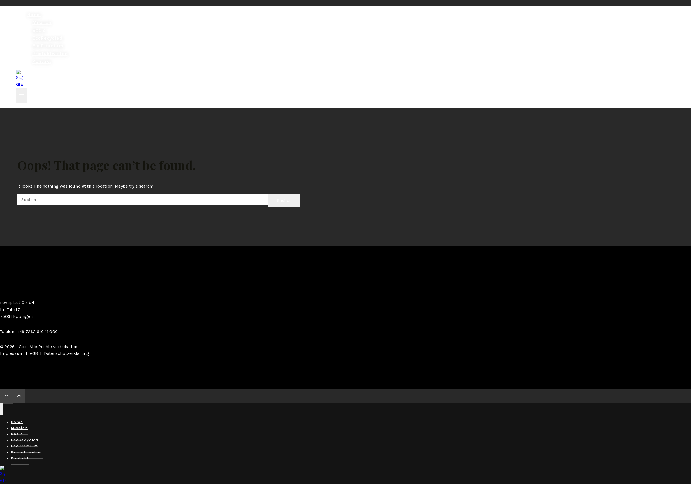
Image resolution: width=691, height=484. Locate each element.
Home (34, 15)
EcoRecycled (47, 38)
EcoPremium (47, 46)
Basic (39, 30)
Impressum (12, 353)
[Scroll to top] (6, 396)
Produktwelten (50, 53)
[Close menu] (1, 409)
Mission (42, 22)
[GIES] (19, 84)
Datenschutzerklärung (66, 353)
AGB (34, 353)
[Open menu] (21, 95)
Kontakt (41, 61)
